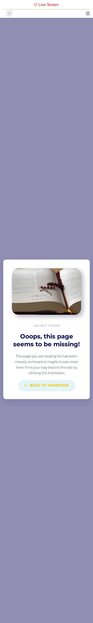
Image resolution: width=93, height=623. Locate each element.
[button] (88, 13)
